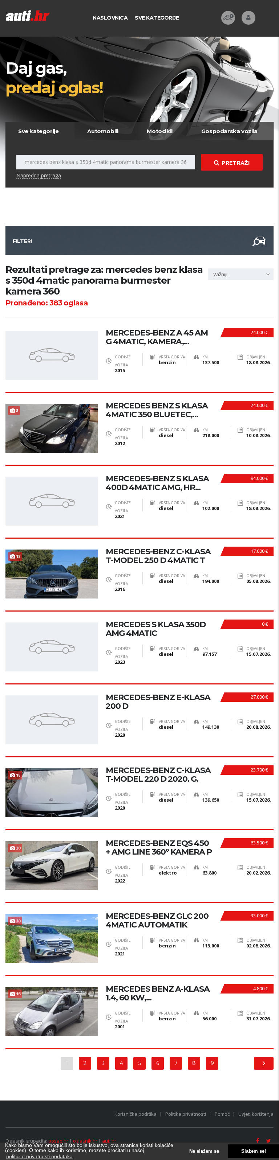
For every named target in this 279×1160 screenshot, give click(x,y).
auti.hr (109, 1141)
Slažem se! (253, 1151)
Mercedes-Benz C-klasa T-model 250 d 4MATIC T (158, 556)
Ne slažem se (204, 1151)
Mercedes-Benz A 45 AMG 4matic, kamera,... (157, 337)
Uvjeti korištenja (256, 1114)
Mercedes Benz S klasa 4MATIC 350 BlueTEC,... (157, 410)
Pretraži (235, 163)
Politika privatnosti (185, 1114)
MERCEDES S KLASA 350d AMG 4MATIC (156, 629)
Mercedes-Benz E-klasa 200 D (158, 702)
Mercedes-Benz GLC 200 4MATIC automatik (157, 920)
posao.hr (58, 1141)
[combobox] (241, 274)
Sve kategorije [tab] (38, 131)
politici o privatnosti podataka (39, 1156)
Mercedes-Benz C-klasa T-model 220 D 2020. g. (158, 774)
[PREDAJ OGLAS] (228, 18)
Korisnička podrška (135, 1114)
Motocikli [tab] (159, 131)
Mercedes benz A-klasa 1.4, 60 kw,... (158, 993)
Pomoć (222, 1114)
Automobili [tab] (102, 131)
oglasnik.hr (85, 1141)
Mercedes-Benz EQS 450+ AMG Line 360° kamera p (159, 847)
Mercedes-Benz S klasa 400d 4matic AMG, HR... (157, 483)
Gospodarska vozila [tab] (229, 131)
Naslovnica (110, 18)
